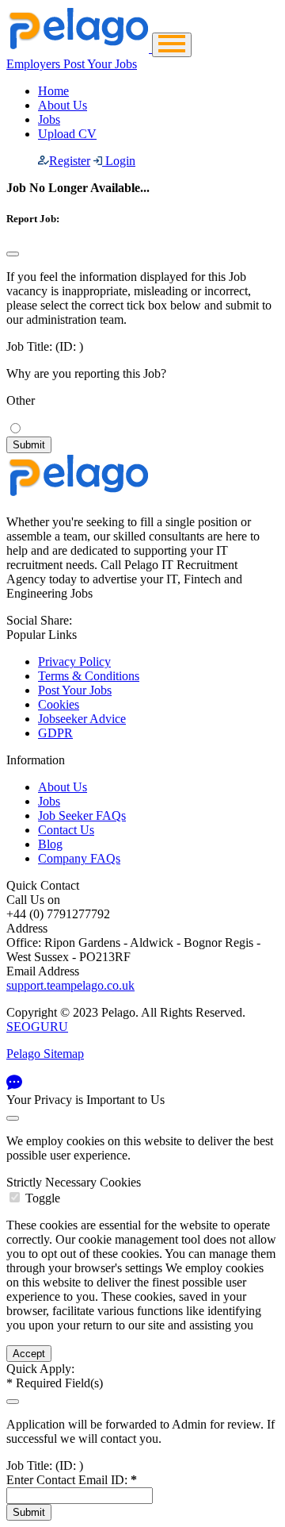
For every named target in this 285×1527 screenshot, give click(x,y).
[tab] (142, 1190)
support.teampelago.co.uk (70, 985)
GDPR (55, 733)
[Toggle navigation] (172, 45)
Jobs (49, 119)
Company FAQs (79, 858)
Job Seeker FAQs (82, 815)
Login (118, 160)
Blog (50, 844)
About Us (62, 105)
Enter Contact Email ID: (71, 1480)
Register (69, 160)
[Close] (12, 254)
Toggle (42, 1198)
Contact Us (66, 830)
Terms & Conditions (88, 676)
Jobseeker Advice (82, 718)
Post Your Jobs (75, 690)
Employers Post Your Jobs (71, 64)
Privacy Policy (74, 661)
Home (53, 91)
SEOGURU (37, 1026)
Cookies (58, 704)
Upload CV (67, 133)
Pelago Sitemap (45, 1053)
